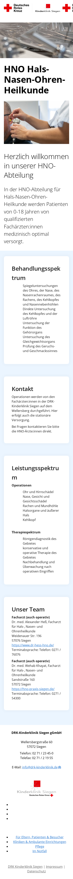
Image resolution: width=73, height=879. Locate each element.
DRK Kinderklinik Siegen (25, 866)
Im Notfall (40, 851)
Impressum (54, 866)
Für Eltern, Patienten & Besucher (40, 837)
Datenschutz (36, 871)
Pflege (39, 846)
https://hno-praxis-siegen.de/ (33, 689)
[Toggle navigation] (7, 17)
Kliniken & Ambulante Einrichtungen (39, 842)
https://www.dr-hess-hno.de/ (33, 645)
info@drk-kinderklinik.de (40, 767)
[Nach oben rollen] (64, 870)
